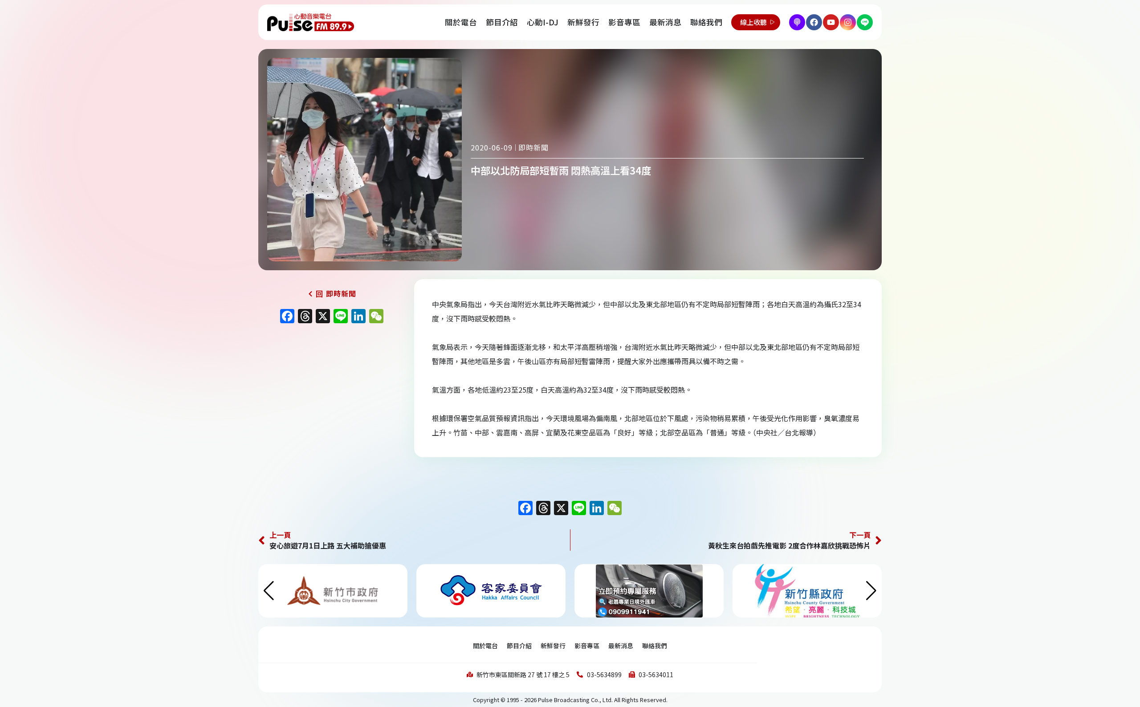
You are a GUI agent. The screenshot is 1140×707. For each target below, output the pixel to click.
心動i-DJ (542, 22)
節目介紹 (502, 22)
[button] (871, 591)
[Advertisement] (332, 404)
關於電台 (461, 22)
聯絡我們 (706, 22)
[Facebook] (814, 22)
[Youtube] (831, 22)
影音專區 (624, 22)
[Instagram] (848, 22)
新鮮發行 (583, 22)
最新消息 (665, 22)
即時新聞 (533, 147)
